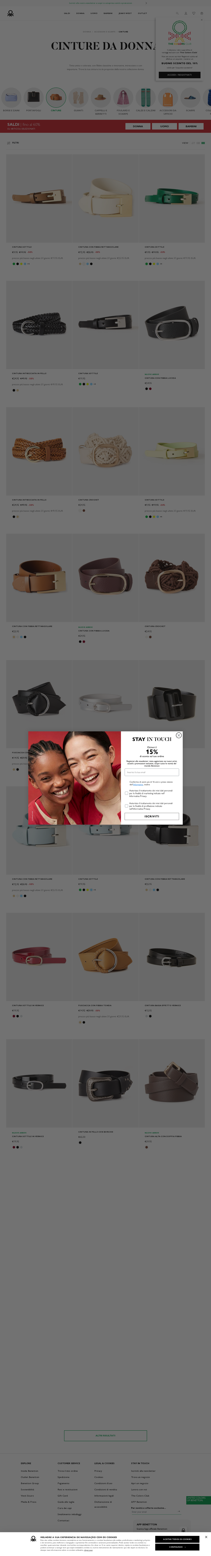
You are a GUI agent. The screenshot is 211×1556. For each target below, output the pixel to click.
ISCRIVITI (152, 816)
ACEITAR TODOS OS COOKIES (177, 1539)
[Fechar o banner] (206, 1537)
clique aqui (88, 1550)
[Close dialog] (178, 735)
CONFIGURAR (176, 1547)
